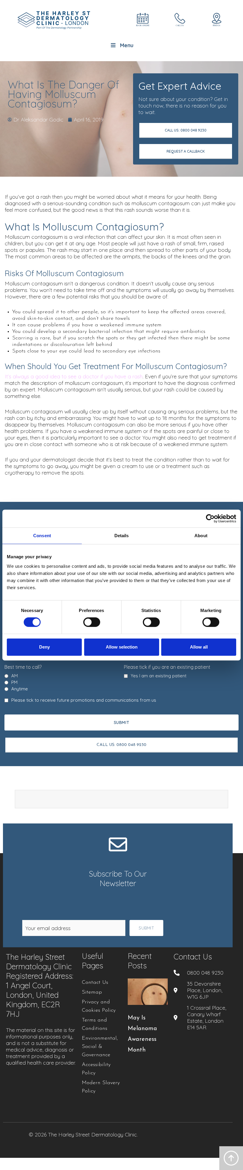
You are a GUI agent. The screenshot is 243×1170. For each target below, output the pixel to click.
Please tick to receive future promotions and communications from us (83, 700)
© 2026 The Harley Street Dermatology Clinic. (83, 1134)
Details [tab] (121, 535)
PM (14, 682)
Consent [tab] (42, 535)
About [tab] (200, 535)
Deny (44, 646)
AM (14, 676)
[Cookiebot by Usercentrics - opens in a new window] (210, 518)
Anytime (19, 689)
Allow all (199, 646)
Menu (126, 45)
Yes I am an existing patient (158, 676)
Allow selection (122, 646)
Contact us (193, 957)
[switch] (91, 622)
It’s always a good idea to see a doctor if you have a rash (74, 376)
